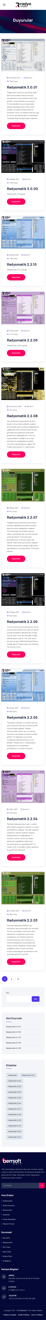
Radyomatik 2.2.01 (28, 1075)
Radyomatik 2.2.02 (14, 1081)
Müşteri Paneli (8, 1224)
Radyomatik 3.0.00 (22, 188)
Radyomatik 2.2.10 (22, 264)
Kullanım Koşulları (9, 1315)
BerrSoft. (24, 1310)
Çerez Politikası (37, 1315)
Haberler (6, 1215)
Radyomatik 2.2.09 (22, 340)
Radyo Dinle (7, 1256)
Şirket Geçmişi (8, 1206)
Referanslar (7, 1210)
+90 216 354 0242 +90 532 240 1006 (22, 1299)
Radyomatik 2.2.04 (22, 818)
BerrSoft (6, 1238)
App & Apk (7, 1252)
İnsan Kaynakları (9, 1219)
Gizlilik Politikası (24, 1315)
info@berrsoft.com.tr (17, 1290)
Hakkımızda (7, 1201)
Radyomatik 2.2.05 (22, 717)
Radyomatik (12, 1075)
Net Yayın (6, 1247)
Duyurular (16, 126)
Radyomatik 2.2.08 (22, 416)
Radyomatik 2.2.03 (22, 920)
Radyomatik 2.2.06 (22, 621)
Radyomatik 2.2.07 (22, 517)
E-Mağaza (7, 1261)
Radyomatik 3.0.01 (22, 87)
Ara (7, 993)
